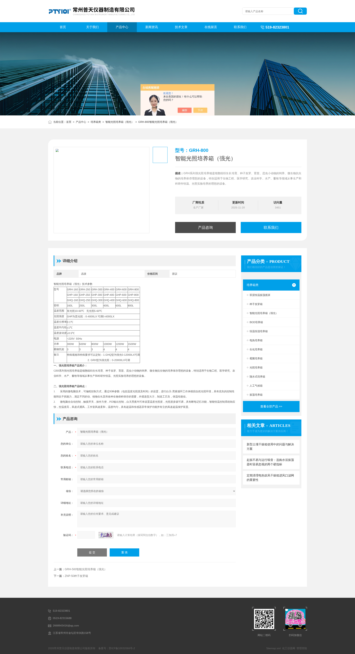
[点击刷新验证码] (106, 535)
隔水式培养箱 (257, 376)
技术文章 (181, 27)
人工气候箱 (256, 385)
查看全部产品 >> (271, 406)
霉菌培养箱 (256, 358)
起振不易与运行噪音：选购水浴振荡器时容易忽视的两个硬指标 (270, 462)
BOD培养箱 (256, 322)
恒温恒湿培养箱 (259, 331)
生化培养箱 (256, 349)
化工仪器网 (288, 648)
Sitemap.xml (273, 648)
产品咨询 (205, 227)
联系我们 (240, 27)
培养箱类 (96, 121)
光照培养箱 (256, 367)
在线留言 (210, 27)
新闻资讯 (151, 27)
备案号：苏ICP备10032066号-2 (116, 648)
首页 (63, 27)
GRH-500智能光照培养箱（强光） (86, 569)
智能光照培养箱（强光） (119, 121)
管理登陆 (302, 648)
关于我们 (92, 27)
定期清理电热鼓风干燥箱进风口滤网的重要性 (270, 477)
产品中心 (122, 27)
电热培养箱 (256, 340)
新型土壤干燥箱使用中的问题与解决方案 (270, 446)
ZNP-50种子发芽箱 (76, 575)
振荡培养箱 (256, 394)
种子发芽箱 (256, 304)
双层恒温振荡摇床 (260, 295)
